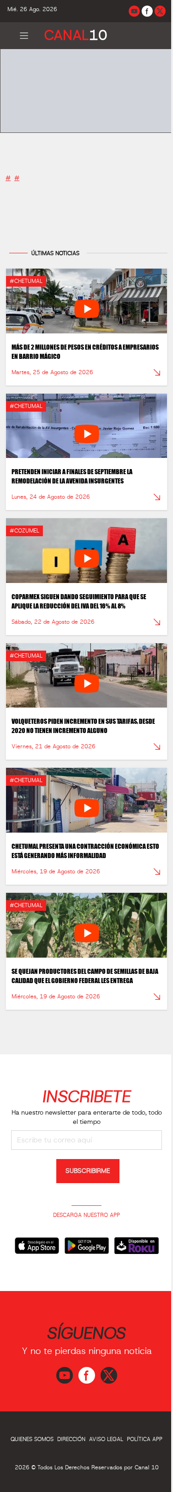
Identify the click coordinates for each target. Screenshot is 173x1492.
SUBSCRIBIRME (88, 1171)
